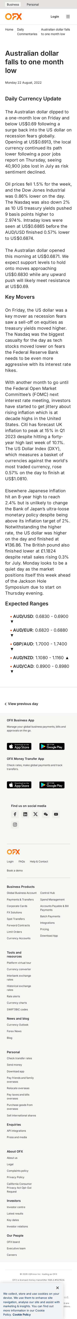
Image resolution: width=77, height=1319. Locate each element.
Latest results (15, 1213)
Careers (12, 1254)
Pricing (44, 929)
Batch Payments (50, 916)
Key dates (13, 1220)
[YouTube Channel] (56, 814)
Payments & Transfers (20, 899)
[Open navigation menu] (68, 16)
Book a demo (15, 870)
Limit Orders (14, 931)
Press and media (17, 1137)
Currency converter (19, 969)
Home (9, 29)
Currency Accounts (18, 938)
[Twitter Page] (35, 814)
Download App (49, 935)
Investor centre (16, 1207)
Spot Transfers (16, 918)
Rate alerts (13, 996)
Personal (33, 4)
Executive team (16, 1248)
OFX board (13, 1242)
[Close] (57, 1288)
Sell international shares (21, 1115)
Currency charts (17, 1002)
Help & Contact (39, 861)
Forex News (14, 1031)
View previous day (22, 704)
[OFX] (13, 16)
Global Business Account (22, 892)
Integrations (47, 922)
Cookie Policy (22, 1314)
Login (55, 16)
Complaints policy (17, 1170)
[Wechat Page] (46, 814)
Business (13, 4)
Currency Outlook (17, 1024)
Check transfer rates (19, 1058)
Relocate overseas (18, 1088)
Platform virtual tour (19, 962)
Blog (9, 1037)
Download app (15, 1071)
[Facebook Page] (15, 814)
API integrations (16, 1130)
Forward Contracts (18, 925)
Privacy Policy (15, 1177)
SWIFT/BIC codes (17, 1009)
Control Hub (47, 892)
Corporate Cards (17, 906)
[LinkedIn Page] (25, 814)
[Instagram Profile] (15, 824)
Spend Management (52, 899)
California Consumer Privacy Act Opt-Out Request (19, 1187)
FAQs (22, 861)
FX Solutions (14, 912)
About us (12, 1157)
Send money (14, 1064)
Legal (10, 1164)
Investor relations (17, 1226)
